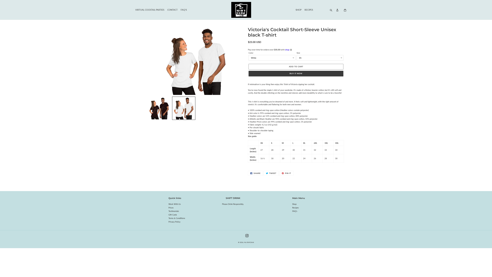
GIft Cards (172, 215)
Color (251, 53)
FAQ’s (184, 9)
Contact (172, 9)
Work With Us (174, 204)
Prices (171, 207)
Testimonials (173, 211)
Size (298, 53)
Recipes (309, 9)
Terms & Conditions (176, 218)
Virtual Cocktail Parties (149, 9)
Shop (298, 9)
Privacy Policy (174, 222)
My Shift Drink (249, 242)
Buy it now (296, 73)
